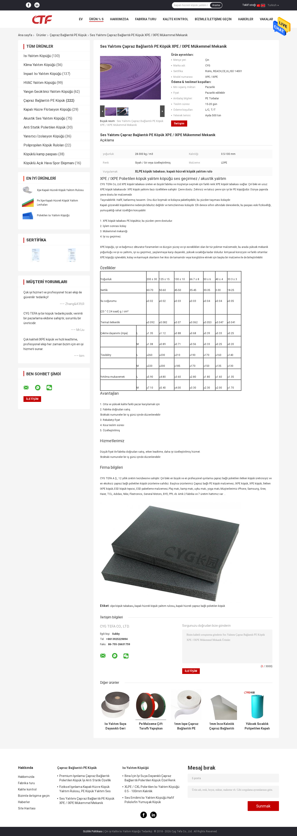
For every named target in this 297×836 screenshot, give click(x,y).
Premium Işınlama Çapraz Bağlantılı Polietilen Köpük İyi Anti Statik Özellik (85, 778)
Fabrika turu (145, 19)
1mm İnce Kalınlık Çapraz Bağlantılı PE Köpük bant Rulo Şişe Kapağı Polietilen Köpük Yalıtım (221, 726)
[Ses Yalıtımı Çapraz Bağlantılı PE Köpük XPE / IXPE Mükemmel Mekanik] (130, 79)
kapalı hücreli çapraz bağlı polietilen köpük (200, 606)
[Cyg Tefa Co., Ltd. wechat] (52, 388)
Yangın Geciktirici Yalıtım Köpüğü (48, 92)
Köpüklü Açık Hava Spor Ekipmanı (48, 163)
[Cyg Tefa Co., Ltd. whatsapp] (40, 388)
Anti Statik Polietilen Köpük (44, 127)
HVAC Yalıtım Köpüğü (39, 83)
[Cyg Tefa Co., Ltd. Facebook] (28, 5)
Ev (81, 19)
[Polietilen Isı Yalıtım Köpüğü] (28, 215)
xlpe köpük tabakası (121, 606)
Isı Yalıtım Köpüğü (37, 56)
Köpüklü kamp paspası (40, 154)
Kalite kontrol (175, 19)
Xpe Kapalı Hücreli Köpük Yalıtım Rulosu (60, 190)
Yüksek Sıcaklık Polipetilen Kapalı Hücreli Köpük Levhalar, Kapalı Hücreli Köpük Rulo (257, 726)
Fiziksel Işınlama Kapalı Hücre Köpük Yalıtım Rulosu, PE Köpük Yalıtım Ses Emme (85, 789)
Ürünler (41, 35)
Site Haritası (26, 808)
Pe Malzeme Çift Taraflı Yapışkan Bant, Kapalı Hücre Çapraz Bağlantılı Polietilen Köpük (151, 726)
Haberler (245, 19)
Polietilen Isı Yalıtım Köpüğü (53, 215)
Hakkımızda (119, 19)
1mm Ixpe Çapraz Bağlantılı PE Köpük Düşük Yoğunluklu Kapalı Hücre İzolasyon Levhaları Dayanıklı (186, 726)
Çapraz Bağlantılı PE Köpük (68, 35)
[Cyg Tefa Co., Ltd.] (42, 19)
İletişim (179, 123)
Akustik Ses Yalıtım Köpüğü (44, 118)
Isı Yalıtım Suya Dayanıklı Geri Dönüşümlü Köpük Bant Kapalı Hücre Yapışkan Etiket (115, 726)
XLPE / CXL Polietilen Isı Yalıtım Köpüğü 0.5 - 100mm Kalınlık (152, 789)
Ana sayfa (25, 35)
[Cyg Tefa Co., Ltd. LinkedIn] (37, 5)
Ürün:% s (96, 19)
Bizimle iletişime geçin (213, 19)
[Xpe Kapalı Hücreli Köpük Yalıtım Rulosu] (28, 190)
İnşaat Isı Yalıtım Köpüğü (42, 74)
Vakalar (266, 19)
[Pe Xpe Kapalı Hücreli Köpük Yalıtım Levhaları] (28, 202)
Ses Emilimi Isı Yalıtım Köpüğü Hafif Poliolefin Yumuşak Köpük (149, 800)
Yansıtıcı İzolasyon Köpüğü (43, 136)
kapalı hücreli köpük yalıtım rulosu (155, 606)
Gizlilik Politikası (92, 831)
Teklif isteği (249, 5)
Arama (216, 5)
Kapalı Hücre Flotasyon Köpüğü (47, 109)
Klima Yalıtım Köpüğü (39, 65)
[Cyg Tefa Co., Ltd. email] (28, 388)
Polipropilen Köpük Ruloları (43, 145)
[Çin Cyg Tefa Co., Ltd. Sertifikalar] (36, 255)
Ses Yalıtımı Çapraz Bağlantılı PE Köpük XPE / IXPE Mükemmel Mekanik (86, 801)
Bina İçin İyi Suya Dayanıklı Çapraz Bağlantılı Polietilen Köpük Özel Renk (150, 778)
